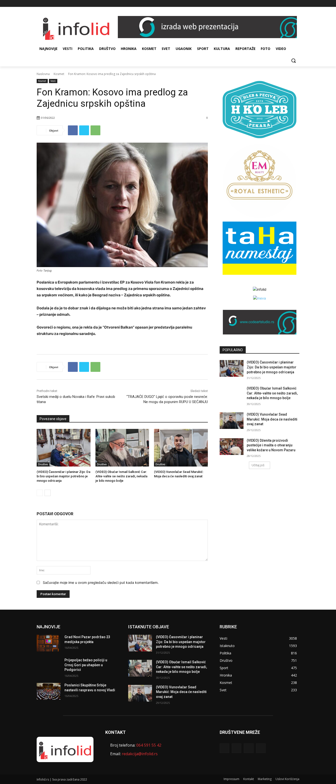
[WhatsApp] (95, 130)
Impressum (231, 779)
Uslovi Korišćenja (287, 779)
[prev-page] (40, 493)
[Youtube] (296, 3)
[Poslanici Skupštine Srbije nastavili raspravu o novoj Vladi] (49, 691)
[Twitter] (289, 3)
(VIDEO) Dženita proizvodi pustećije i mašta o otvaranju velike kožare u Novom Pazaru (271, 445)
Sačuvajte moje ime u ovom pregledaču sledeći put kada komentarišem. (101, 582)
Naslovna (43, 74)
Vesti (53, 81)
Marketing (265, 779)
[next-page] (48, 493)
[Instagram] (283, 3)
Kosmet (59, 74)
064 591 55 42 (148, 745)
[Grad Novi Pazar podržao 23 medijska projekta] (49, 643)
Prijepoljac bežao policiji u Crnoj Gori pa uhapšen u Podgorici (85, 665)
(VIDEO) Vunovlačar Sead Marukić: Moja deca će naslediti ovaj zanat (272, 419)
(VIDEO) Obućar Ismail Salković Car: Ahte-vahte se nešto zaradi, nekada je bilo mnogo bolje (121, 476)
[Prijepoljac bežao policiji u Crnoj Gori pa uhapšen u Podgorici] (49, 666)
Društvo (43, 464)
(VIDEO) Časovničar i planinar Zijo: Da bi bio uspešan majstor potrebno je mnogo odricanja (63, 476)
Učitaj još (258, 465)
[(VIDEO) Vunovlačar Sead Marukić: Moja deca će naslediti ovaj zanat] (181, 448)
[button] (293, 60)
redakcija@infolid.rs (140, 753)
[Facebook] (276, 3)
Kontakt (248, 779)
